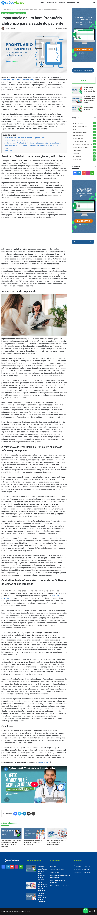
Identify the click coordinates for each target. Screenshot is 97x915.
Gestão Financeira (78, 138)
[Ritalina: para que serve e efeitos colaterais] (77, 108)
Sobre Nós (53, 866)
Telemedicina (70, 2)
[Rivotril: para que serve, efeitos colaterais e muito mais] (77, 90)
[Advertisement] (34, 234)
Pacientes (76, 153)
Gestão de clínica (12, 9)
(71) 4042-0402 (85, 869)
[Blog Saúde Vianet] (12, 3)
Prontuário (62, 2)
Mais (77, 2)
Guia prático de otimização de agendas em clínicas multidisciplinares (56, 842)
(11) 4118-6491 (86, 866)
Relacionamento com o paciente (83, 144)
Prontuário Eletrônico (79, 141)
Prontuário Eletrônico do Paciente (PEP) (17, 80)
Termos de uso (54, 872)
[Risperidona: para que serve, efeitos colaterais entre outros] (77, 99)
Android (42, 762)
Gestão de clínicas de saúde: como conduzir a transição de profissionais (33, 842)
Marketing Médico (51, 2)
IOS (48, 762)
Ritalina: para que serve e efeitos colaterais (89, 107)
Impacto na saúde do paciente (16, 140)
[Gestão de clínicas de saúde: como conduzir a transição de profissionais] (34, 833)
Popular (83, 80)
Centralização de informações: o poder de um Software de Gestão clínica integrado (32, 146)
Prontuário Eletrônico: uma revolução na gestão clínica (25, 138)
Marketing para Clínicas (80, 132)
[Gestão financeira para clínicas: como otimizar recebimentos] (31, 885)
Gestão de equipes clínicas (81, 147)
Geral (74, 129)
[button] (85, 910)
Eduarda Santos (9, 28)
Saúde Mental (77, 156)
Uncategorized (77, 159)
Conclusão (8, 151)
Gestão (42, 2)
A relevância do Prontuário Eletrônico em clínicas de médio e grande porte (32, 143)
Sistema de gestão (78, 135)
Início (4, 9)
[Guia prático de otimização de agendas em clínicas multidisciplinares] (57, 833)
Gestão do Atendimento (19, 13)
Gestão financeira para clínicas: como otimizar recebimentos (42, 886)
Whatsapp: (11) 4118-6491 (83, 872)
